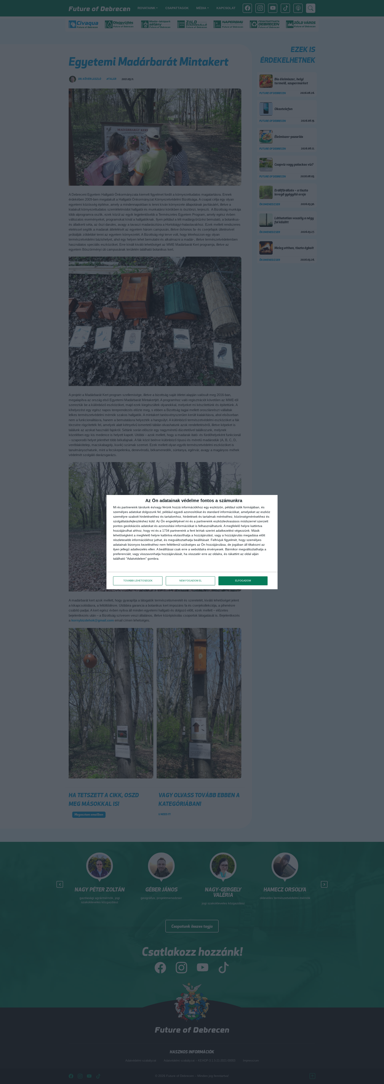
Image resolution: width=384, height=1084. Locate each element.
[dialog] (192, 542)
